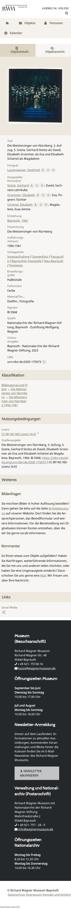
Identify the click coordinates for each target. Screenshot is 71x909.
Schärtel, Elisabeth (20, 205)
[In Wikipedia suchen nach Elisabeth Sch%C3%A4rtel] (46, 205)
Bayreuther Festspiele (27, 261)
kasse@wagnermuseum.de (37, 668)
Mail (43, 575)
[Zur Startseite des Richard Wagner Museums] (14, 10)
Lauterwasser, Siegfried (23, 170)
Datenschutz (16, 895)
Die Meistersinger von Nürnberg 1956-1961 (14, 401)
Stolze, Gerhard (18, 185)
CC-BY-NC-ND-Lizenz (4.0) (18, 434)
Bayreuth (13, 221)
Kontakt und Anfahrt (57, 895)
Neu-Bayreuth (53, 261)
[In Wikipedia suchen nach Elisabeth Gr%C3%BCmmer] (48, 195)
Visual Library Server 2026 (10, 907)
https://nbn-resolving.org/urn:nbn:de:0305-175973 (34, 460)
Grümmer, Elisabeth (21, 195)
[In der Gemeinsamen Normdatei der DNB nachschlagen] (48, 170)
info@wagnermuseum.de (35, 829)
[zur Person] (43, 170)
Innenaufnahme (18, 257)
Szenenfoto (40, 257)
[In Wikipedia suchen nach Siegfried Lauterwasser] (53, 170)
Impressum (34, 895)
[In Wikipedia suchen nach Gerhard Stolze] (42, 185)
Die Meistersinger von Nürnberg (14, 393)
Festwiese (16, 265)
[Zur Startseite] (55, 9)
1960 (24, 221)
